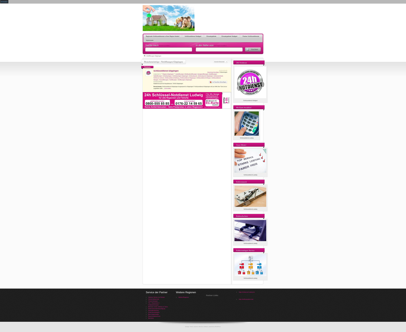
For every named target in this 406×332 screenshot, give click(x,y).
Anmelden (4, 2)
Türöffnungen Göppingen (185, 80)
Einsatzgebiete (211, 36)
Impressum (149, 40)
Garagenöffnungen (203, 74)
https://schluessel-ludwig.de (247, 292)
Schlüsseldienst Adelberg (172, 78)
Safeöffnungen (158, 76)
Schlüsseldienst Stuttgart (193, 36)
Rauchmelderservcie (154, 316)
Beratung (151, 318)
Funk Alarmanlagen (154, 312)
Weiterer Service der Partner (156, 297)
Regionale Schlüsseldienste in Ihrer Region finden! (162, 36)
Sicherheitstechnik (153, 299)
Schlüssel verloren (159, 78)
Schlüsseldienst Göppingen (166, 71)
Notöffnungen (213, 74)
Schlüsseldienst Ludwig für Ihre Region (169, 18)
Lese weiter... (168, 88)
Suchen (254, 49)
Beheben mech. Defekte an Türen (158, 307)
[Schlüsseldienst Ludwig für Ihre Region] (144, 56)
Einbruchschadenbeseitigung (156, 308)
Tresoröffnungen (164, 80)
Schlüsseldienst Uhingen (204, 78)
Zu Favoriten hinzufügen (219, 82)
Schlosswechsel (218, 76)
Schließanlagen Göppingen (180, 76)
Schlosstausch (193, 76)
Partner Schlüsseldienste (251, 36)
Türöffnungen (173, 80)
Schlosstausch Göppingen (205, 76)
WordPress (218, 326)
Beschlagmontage (153, 314)
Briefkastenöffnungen (191, 74)
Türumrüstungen (153, 301)
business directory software (201, 326)
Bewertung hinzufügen (213, 72)
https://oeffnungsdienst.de (246, 299)
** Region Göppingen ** (168, 74)
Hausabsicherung (153, 310)
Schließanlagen (167, 76)
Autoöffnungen (180, 74)
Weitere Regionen (183, 297)
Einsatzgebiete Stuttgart (229, 36)
